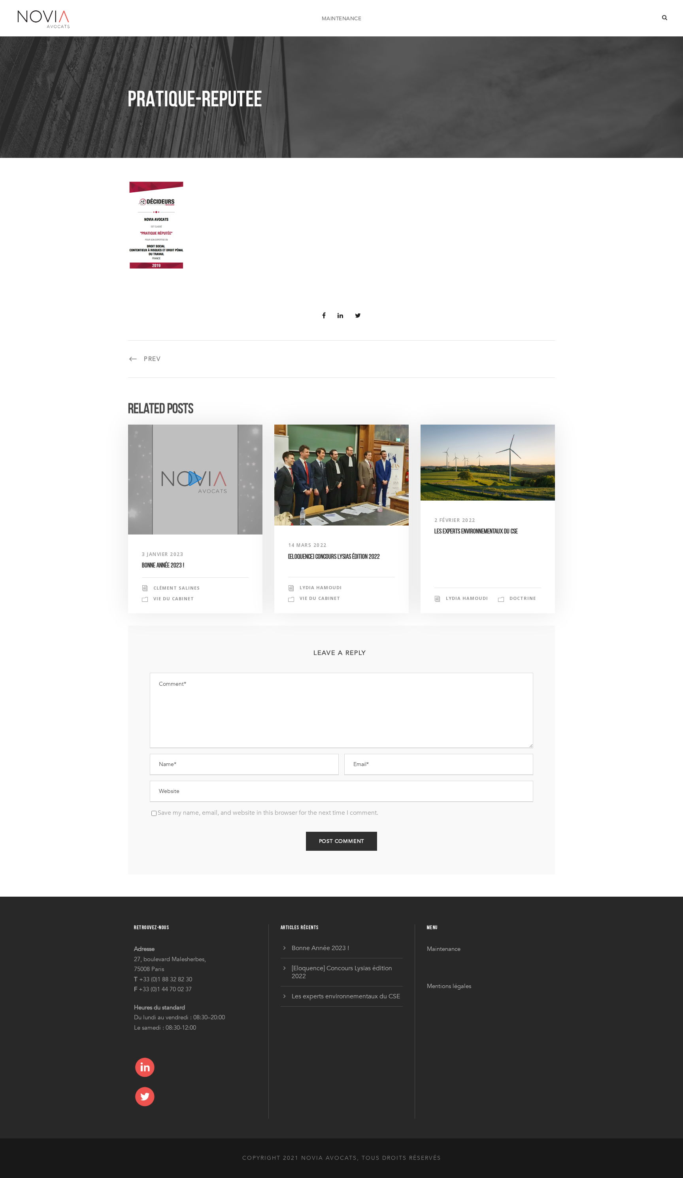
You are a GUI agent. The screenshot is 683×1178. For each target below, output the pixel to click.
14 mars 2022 (307, 545)
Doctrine (522, 598)
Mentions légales (449, 986)
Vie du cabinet (173, 598)
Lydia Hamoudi (321, 587)
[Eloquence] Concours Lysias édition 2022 (334, 556)
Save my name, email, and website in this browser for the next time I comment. (268, 812)
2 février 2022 (454, 520)
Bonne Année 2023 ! (163, 565)
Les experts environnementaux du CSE (476, 531)
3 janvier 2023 (162, 554)
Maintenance (342, 18)
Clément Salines (176, 588)
